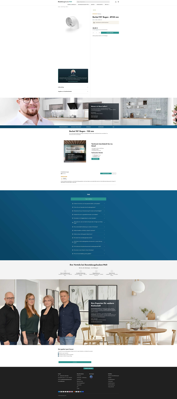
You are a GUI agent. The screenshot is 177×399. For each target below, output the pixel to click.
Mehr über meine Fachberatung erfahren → (73, 81)
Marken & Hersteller (71, 4)
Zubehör (92, 4)
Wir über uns (79, 375)
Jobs (77, 386)
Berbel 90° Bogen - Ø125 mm (64, 6)
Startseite (59, 6)
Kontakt (78, 388)
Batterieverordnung (80, 381)
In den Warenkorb (110, 32)
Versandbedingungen (111, 379)
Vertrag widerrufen (111, 386)
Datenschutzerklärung (111, 384)
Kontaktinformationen (111, 383)
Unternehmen (79, 379)
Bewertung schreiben (106, 173)
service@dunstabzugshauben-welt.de (96, 321)
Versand (97, 29)
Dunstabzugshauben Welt (63, 395)
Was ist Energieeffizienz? (81, 383)
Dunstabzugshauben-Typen (83, 4)
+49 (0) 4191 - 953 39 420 (64, 375)
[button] (118, 2)
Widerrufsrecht (110, 381)
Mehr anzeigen (95, 158)
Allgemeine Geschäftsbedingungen (113, 375)
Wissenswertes (100, 4)
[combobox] (93, 2)
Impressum (109, 377)
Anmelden (75, 362)
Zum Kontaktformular (61, 381)
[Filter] (113, 173)
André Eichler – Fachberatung (81, 377)
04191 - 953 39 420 (94, 116)
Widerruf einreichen (88, 368)
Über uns (106, 4)
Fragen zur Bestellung (88, 199)
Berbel (93, 19)
